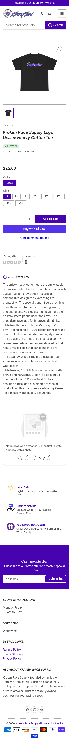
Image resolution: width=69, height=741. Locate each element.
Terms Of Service (14, 654)
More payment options (34, 238)
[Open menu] (62, 13)
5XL (20, 202)
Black (9, 182)
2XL (47, 196)
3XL (59, 196)
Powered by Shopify (51, 723)
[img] (12, 262)
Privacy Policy (12, 658)
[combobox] (34, 25)
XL (35, 196)
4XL (8, 202)
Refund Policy (12, 649)
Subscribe (56, 579)
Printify (8, 125)
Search (58, 25)
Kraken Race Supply (27, 723)
